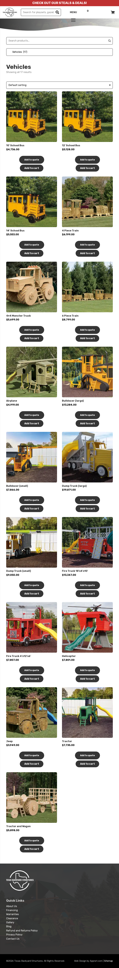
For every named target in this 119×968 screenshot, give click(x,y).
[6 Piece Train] (87, 263)
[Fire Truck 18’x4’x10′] (87, 518)
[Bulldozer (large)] (87, 348)
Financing (12, 910)
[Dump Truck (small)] (31, 518)
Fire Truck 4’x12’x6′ (18, 656)
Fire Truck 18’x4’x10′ (75, 570)
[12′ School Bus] (87, 93)
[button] (32, 168)
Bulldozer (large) (73, 400)
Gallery (10, 922)
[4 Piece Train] (87, 178)
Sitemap (108, 961)
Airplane (11, 400)
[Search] (57, 12)
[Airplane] (31, 348)
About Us (11, 906)
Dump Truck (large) (74, 485)
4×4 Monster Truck (18, 315)
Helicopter (69, 656)
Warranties (12, 914)
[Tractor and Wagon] (31, 774)
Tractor (67, 741)
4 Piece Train (70, 230)
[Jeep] (31, 689)
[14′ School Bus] (31, 178)
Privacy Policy (14, 934)
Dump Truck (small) (18, 570)
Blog (8, 926)
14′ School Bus (15, 230)
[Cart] (113, 12)
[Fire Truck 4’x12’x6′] (31, 603)
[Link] (9, 12)
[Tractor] (87, 689)
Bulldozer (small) (17, 485)
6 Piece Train (70, 315)
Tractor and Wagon (18, 826)
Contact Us (12, 938)
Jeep (9, 741)
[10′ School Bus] (31, 93)
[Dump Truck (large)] (87, 433)
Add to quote (31, 159)
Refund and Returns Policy (22, 930)
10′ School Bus (15, 145)
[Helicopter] (87, 603)
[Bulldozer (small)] (31, 433)
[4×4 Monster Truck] (31, 263)
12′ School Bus (71, 145)
